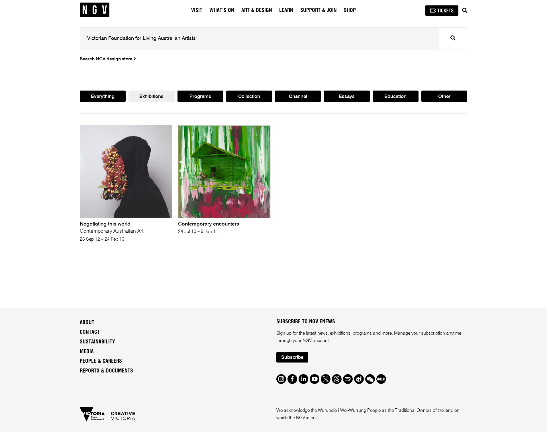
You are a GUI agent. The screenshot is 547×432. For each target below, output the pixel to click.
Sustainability (97, 342)
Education (395, 96)
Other (444, 96)
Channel (298, 96)
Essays (347, 96)
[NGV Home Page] (94, 10)
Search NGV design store (107, 59)
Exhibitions (151, 96)
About (87, 322)
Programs (200, 96)
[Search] (464, 10)
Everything (103, 96)
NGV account (316, 341)
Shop (350, 10)
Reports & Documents (106, 371)
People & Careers (101, 361)
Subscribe (292, 357)
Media (87, 351)
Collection (249, 96)
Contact (90, 332)
